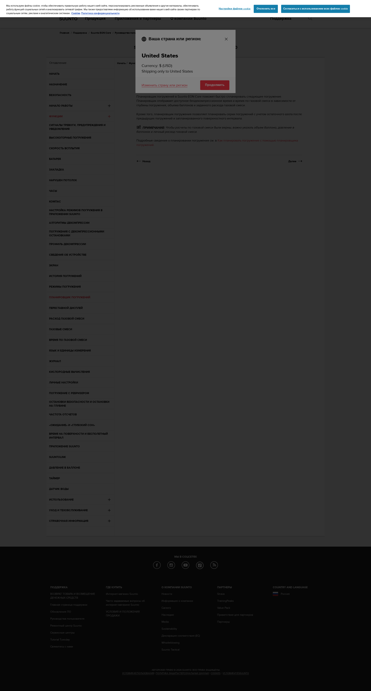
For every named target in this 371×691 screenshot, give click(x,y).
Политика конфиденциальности (100, 13)
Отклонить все (266, 8)
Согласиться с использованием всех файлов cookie (315, 8)
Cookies (75, 13)
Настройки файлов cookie (234, 8)
